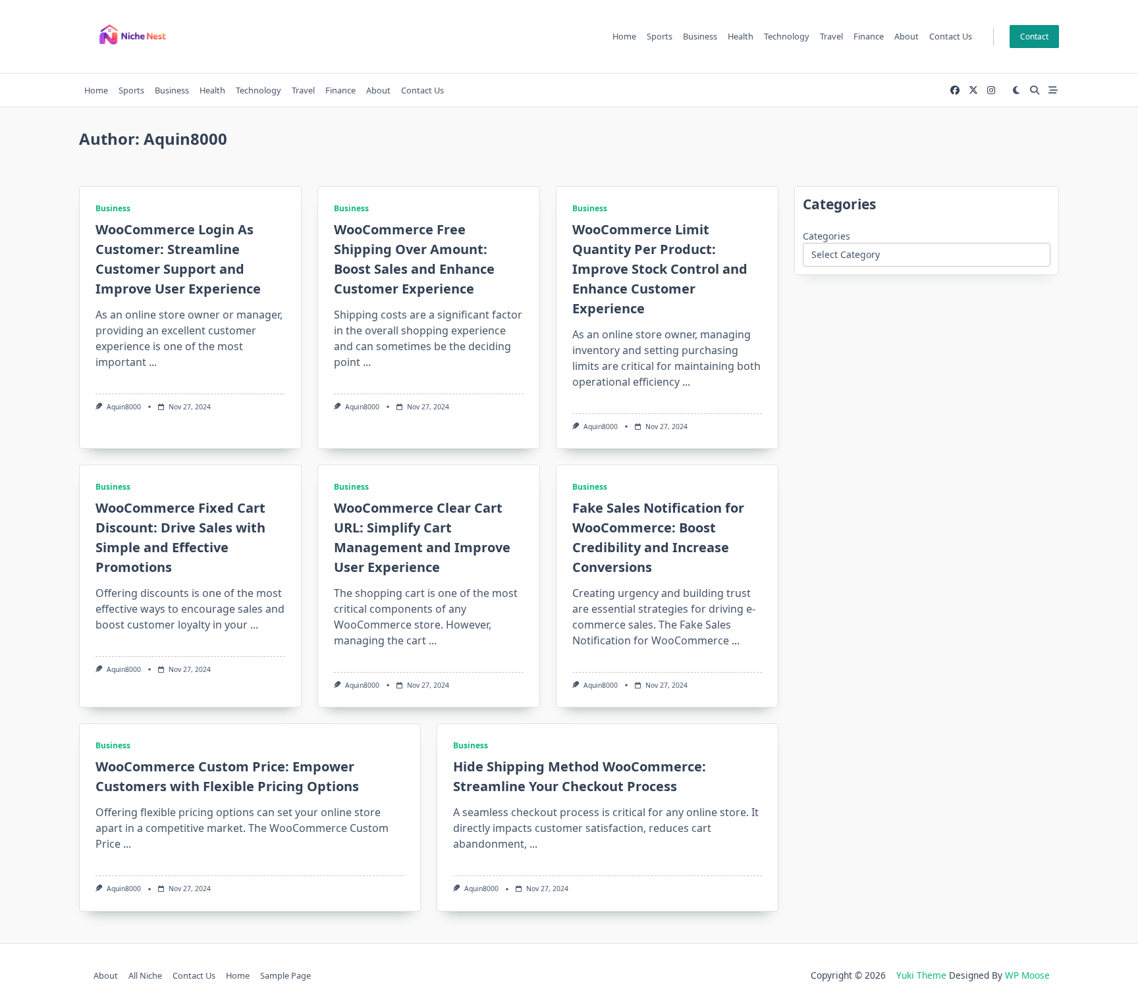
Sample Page (285, 975)
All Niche (145, 975)
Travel (831, 36)
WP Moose (1027, 975)
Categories (826, 236)
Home (624, 36)
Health (740, 36)
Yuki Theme (921, 975)
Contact (1034, 36)
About (906, 36)
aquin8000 (124, 406)
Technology (786, 36)
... (153, 362)
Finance (868, 36)
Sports (659, 36)
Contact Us (950, 36)
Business (700, 36)
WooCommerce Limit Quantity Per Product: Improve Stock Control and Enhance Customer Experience (659, 268)
